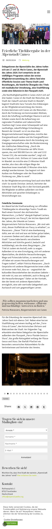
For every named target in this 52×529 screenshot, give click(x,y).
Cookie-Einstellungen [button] (13, 519)
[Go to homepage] (11, 11)
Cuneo (5, 399)
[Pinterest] (37, 407)
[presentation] (6, 370)
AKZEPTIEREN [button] (10, 523)
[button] (48, 12)
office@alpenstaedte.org (12, 496)
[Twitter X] (25, 407)
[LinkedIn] (31, 407)
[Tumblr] (43, 407)
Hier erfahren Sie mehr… (27, 475)
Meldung (25, 60)
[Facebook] (18, 407)
